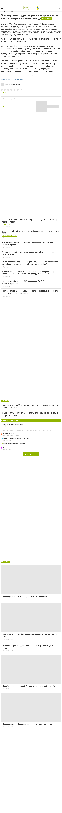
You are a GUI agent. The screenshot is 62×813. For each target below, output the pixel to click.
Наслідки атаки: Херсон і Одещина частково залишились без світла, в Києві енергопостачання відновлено (31, 292)
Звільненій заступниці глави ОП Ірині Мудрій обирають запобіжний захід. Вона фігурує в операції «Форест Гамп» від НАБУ (30, 263)
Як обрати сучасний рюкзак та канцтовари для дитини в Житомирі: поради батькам (30, 220)
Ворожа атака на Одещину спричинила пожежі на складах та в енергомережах (28, 253)
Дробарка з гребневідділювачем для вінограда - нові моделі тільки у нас (30, 647)
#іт (13, 79)
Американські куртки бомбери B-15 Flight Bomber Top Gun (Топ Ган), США (31, 635)
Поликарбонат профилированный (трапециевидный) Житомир (29, 724)
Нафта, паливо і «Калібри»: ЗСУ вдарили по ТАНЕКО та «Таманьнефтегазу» (24, 282)
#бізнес (17, 79)
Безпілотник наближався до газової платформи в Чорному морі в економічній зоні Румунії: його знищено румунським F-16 (29, 272)
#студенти (8, 79)
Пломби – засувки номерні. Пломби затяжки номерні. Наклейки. (30, 686)
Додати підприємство (31, 454)
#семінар (22, 79)
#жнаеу (3, 79)
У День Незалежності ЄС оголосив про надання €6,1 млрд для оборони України (27, 243)
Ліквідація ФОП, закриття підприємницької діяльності (25, 596)
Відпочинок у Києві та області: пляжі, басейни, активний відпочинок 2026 (30, 232)
